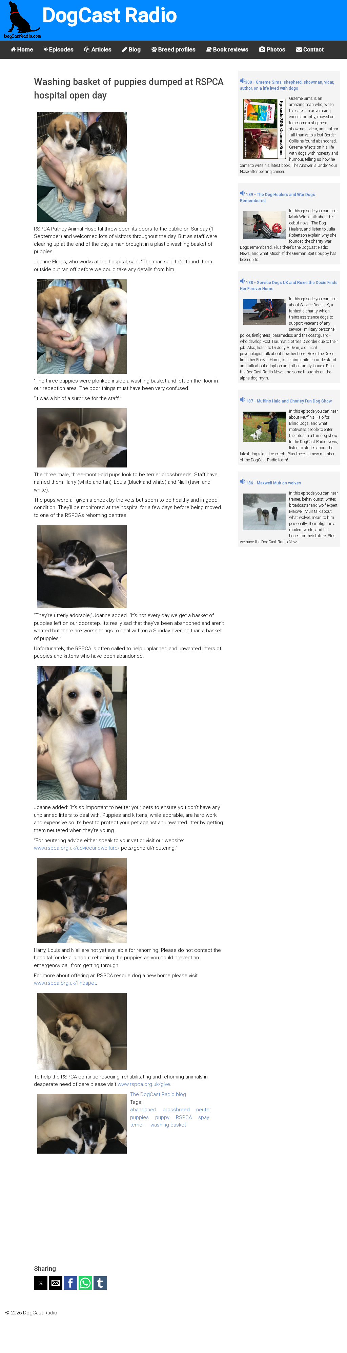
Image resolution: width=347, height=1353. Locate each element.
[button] (40, 1283)
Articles (100, 49)
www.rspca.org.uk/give (144, 1084)
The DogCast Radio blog (158, 1094)
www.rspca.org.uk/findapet (65, 983)
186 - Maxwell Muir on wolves (273, 483)
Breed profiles (176, 49)
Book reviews (230, 49)
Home (24, 49)
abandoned (143, 1110)
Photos (275, 49)
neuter (203, 1110)
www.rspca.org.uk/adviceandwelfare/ (77, 848)
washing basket (168, 1125)
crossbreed (176, 1110)
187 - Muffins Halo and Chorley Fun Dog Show (288, 401)
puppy (162, 1117)
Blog (134, 49)
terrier (137, 1125)
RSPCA (184, 1117)
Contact (313, 49)
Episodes (61, 49)
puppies (139, 1117)
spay (203, 1117)
